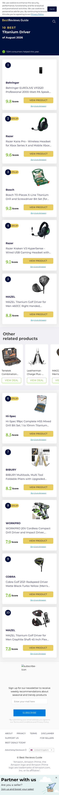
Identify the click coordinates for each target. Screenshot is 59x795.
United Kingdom (41, 750)
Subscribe (29, 712)
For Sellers (47, 738)
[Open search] (54, 21)
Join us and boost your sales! (17, 789)
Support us (12, 738)
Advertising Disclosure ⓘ (15, 750)
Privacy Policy (37, 14)
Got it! (52, 9)
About (9, 733)
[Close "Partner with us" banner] (56, 778)
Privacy (21, 733)
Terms (33, 733)
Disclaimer (47, 733)
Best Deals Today (15, 742)
